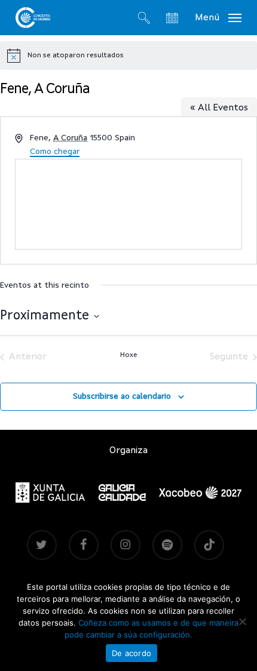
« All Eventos (219, 108)
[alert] (128, 55)
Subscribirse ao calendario (122, 396)
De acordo (131, 653)
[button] (218, 17)
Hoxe (128, 355)
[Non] (242, 621)
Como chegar (54, 151)
